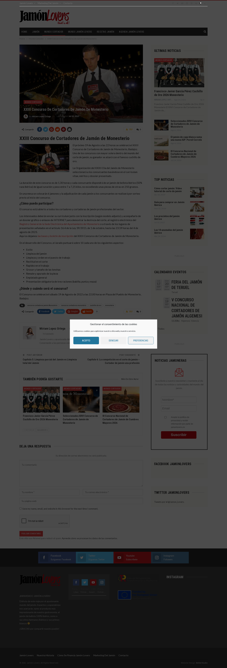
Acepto (86, 340)
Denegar (113, 340)
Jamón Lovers (26, 3)
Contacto (67, 3)
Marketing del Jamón (48, 3)
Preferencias (140, 340)
